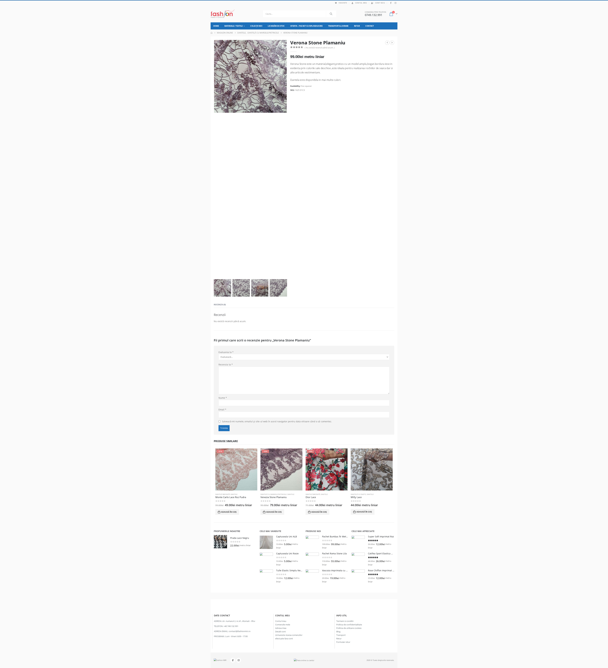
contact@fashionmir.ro (239, 631)
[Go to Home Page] (211, 33)
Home (216, 26)
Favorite (343, 3)
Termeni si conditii (344, 621)
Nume (222, 397)
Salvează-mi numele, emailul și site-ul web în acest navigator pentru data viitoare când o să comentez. (277, 421)
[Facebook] (391, 3)
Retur (357, 26)
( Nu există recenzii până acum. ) (320, 47)
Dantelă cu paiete (358, 494)
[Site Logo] (222, 14)
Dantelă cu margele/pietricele (273, 494)
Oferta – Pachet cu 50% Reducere (306, 26)
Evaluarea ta (226, 352)
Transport (341, 635)
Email (222, 409)
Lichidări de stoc (276, 26)
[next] (392, 42)
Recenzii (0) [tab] (220, 304)
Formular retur (343, 642)
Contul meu (361, 3)
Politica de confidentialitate (349, 624)
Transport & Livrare (338, 26)
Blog (338, 631)
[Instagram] (395, 3)
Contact (369, 26)
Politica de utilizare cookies (348, 628)
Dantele (234, 494)
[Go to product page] (372, 469)
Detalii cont (280, 631)
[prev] (387, 42)
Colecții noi (256, 26)
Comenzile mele (282, 624)
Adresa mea (280, 628)
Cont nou (380, 3)
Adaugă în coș (229, 512)
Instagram (238, 660)
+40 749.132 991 (231, 626)
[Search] (331, 14)
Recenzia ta (225, 364)
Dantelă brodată (222, 494)
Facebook (232, 660)
